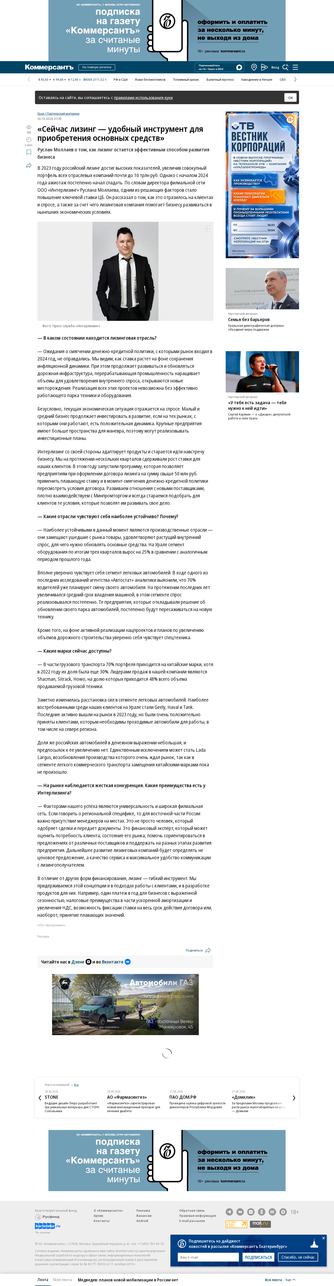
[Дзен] (251, 1212)
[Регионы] (254, 67)
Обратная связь (192, 1210)
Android (142, 1221)
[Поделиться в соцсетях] (29, 165)
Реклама (143, 1210)
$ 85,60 (43, 79)
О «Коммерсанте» (108, 1210)
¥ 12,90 (73, 79)
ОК (290, 97)
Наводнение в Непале (256, 79)
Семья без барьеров (249, 319)
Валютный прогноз (220, 79)
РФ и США (121, 79)
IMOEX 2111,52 (93, 79)
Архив (98, 1215)
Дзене (77, 962)
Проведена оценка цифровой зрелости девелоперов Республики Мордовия (197, 1105)
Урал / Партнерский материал (58, 113)
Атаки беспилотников (150, 79)
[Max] (283, 1212)
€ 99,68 (58, 79)
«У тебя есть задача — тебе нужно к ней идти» (257, 405)
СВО (283, 79)
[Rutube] (272, 1212)
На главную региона (96, 67)
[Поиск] (285, 67)
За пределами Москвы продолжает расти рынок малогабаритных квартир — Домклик (259, 1107)
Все (76, 1084)
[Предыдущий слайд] (40, 1098)
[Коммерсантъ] (49, 67)
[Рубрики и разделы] (295, 67)
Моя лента (62, 1279)
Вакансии (144, 1215)
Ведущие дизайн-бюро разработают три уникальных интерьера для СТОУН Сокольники (72, 1107)
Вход (275, 67)
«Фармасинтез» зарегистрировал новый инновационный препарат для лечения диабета (133, 1107)
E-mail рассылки (192, 1221)
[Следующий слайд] (294, 1098)
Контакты (102, 1221)
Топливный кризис (186, 79)
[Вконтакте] (240, 1212)
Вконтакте (112, 962)
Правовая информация (197, 1215)
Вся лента (273, 1279)
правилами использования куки (143, 97)
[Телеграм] (229, 1212)
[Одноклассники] (261, 1212)
